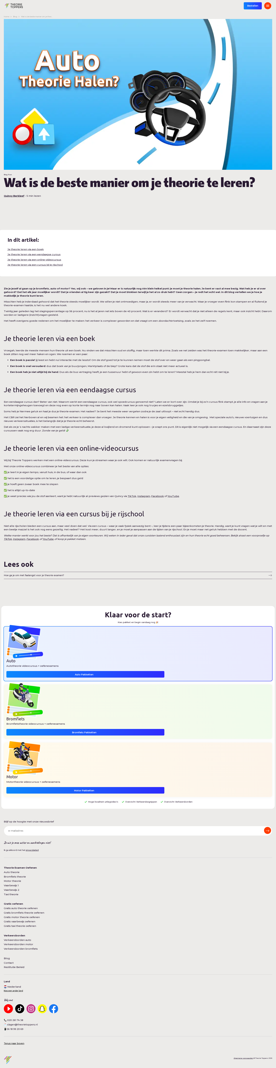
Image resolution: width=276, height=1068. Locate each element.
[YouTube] (8, 1008)
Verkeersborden (14, 935)
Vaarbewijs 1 (11, 885)
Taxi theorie (11, 894)
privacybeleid (32, 850)
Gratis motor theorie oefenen (22, 917)
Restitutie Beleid (14, 967)
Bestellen (252, 5)
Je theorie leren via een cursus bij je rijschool (35, 264)
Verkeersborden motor (18, 944)
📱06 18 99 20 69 (13, 1029)
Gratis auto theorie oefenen (21, 908)
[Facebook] (53, 1008)
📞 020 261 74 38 (13, 1020)
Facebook (157, 496)
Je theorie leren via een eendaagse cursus (34, 254)
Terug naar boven (14, 1043)
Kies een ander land (13, 991)
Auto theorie (11, 872)
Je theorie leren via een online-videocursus (34, 259)
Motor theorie (12, 880)
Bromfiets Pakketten (84, 732)
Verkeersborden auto (17, 939)
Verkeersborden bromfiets (21, 948)
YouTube (173, 496)
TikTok (132, 496)
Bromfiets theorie (15, 876)
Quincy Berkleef (14, 195)
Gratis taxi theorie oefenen (20, 925)
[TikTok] (19, 1008)
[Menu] (267, 5)
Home (6, 16)
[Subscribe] (267, 830)
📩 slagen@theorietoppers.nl (21, 1024)
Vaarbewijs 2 (11, 889)
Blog (15, 16)
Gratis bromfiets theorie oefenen (24, 912)
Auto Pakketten (84, 674)
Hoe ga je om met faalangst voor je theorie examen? (34, 575)
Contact (9, 962)
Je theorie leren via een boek (26, 249)
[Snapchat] (42, 1008)
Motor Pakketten (84, 790)
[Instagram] (31, 1008)
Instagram (143, 496)
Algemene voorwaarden (243, 1058)
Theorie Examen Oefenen (20, 867)
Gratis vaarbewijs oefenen (19, 921)
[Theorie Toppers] (14, 5)
